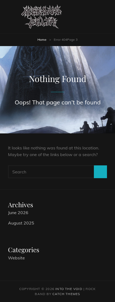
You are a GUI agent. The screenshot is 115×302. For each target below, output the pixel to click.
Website (16, 257)
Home (42, 40)
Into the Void (68, 289)
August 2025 (21, 223)
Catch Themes (66, 294)
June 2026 (18, 212)
